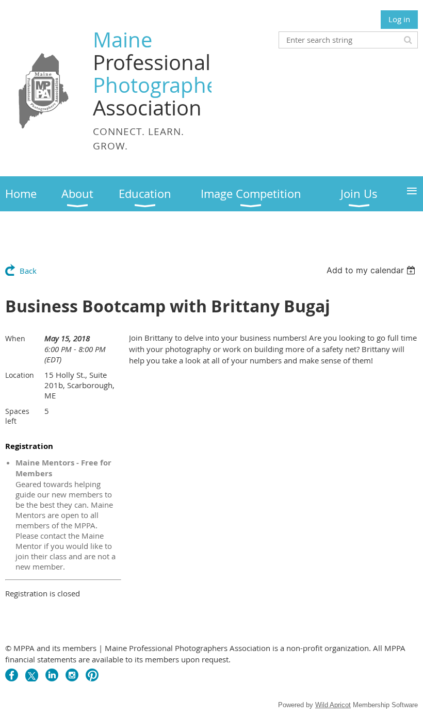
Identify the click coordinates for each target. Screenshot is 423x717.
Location (19, 375)
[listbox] (372, 270)
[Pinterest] (92, 675)
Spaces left (17, 416)
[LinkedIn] (51, 675)
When (15, 338)
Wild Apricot (333, 705)
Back (28, 270)
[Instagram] (72, 675)
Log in (399, 19)
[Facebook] (11, 675)
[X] (31, 675)
